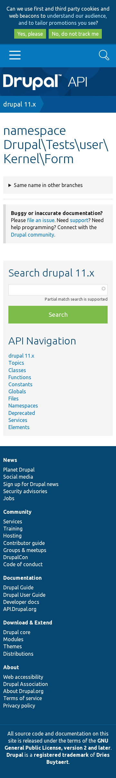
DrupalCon (15, 557)
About (11, 667)
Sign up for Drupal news (31, 484)
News (10, 460)
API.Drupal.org (19, 609)
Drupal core (16, 632)
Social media (18, 477)
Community (17, 512)
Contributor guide (24, 543)
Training (13, 528)
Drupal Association (25, 684)
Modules (13, 639)
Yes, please (30, 34)
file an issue (40, 220)
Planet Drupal (18, 470)
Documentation (22, 578)
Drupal (14, 755)
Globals (17, 391)
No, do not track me (75, 34)
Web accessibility (23, 677)
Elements (19, 427)
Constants (20, 384)
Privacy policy (19, 705)
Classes (17, 370)
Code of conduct (23, 564)
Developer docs (21, 602)
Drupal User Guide (24, 595)
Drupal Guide (18, 587)
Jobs (9, 498)
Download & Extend (27, 622)
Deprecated (21, 413)
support (79, 220)
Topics (16, 363)
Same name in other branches (48, 185)
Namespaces (23, 405)
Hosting (12, 536)
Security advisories (25, 491)
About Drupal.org (23, 691)
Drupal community (32, 235)
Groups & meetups (24, 550)
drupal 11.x (19, 104)
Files (13, 398)
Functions (19, 377)
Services (17, 420)
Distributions (18, 654)
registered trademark (61, 755)
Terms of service (22, 698)
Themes (12, 646)
